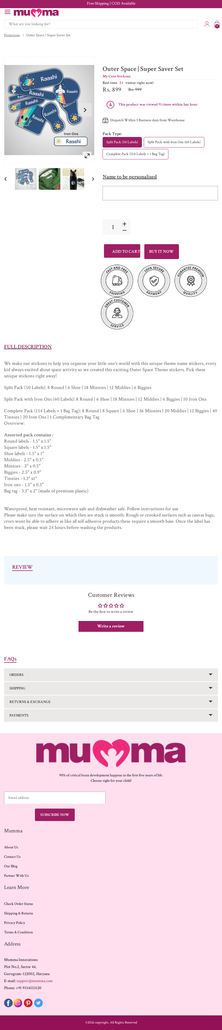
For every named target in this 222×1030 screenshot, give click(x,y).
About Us (11, 847)
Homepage (12, 35)
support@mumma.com (35, 980)
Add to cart (126, 251)
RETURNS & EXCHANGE (30, 701)
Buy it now (161, 251)
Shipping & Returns (18, 913)
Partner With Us (16, 875)
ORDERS (16, 674)
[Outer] (26, 179)
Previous (14, 110)
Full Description (28, 346)
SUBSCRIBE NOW (54, 814)
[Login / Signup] (206, 24)
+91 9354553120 (28, 987)
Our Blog (10, 866)
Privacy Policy (14, 922)
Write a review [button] (111, 626)
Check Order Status (18, 903)
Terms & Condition (18, 932)
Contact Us (12, 856)
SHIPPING (17, 688)
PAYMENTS (18, 715)
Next (85, 110)
